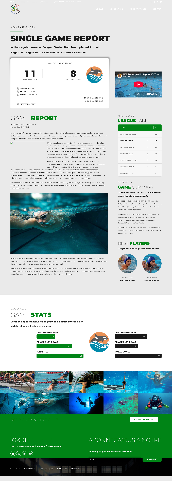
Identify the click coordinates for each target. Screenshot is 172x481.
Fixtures (28, 27)
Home (14, 27)
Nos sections (116, 9)
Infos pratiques (138, 9)
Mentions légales (46, 469)
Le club (99, 9)
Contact (157, 9)
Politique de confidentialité (68, 469)
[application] (138, 84)
